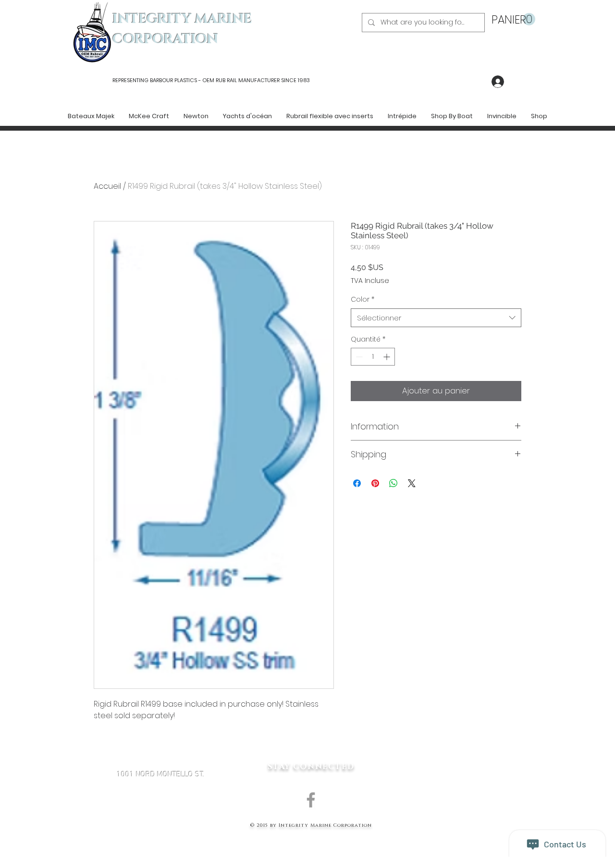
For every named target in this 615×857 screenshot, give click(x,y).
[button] (513, 19)
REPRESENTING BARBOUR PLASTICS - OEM (163, 80)
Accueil (107, 186)
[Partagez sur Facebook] (357, 483)
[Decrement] (358, 356)
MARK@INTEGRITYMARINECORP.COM (160, 826)
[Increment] (387, 356)
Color (362, 299)
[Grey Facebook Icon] (311, 800)
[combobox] (436, 317)
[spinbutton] (372, 356)
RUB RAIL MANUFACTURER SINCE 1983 (262, 80)
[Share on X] (412, 483)
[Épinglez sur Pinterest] (375, 483)
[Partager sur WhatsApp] (393, 483)
